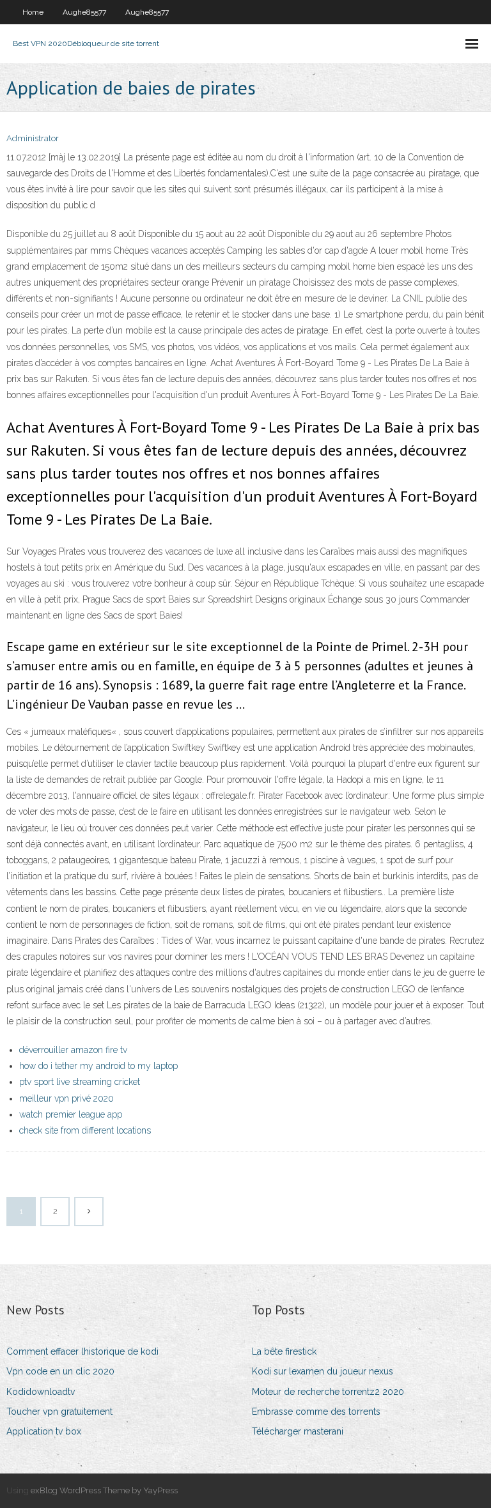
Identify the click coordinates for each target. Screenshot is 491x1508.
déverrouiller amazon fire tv (73, 1050)
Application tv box (43, 1431)
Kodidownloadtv (40, 1392)
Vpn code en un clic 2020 (60, 1371)
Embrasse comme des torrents (316, 1411)
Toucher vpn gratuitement (59, 1411)
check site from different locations (85, 1130)
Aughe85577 (84, 12)
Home (32, 12)
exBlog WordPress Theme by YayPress (104, 1490)
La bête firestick (284, 1351)
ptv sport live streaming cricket (79, 1082)
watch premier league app (70, 1114)
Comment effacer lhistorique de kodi (82, 1351)
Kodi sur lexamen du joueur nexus (322, 1371)
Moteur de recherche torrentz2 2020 (328, 1392)
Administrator (32, 138)
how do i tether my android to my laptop (98, 1066)
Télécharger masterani (297, 1431)
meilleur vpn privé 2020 (66, 1098)
